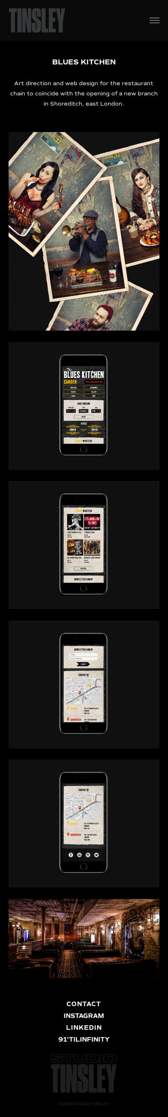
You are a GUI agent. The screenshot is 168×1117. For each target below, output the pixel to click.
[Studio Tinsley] (37, 19)
